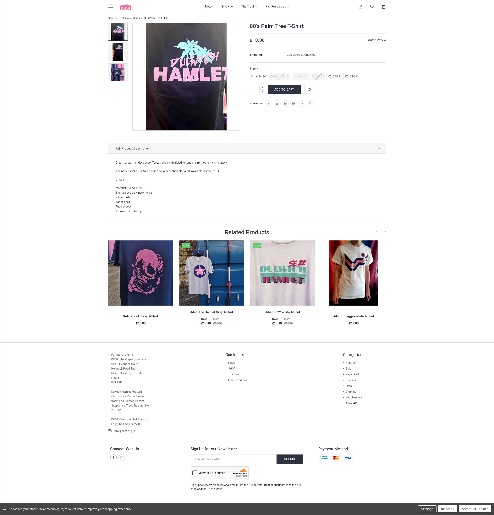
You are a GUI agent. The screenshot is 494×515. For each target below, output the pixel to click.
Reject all (447, 509)
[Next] (384, 231)
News (209, 6)
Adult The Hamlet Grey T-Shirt (211, 312)
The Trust (247, 6)
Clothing (351, 391)
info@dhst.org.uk (124, 431)
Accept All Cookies (475, 509)
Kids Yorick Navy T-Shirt (140, 316)
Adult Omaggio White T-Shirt (353, 316)
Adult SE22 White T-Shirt (282, 312)
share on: (256, 103)
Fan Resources (276, 6)
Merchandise (354, 397)
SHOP (225, 6)
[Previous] (378, 231)
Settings (427, 509)
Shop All (351, 363)
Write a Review (377, 40)
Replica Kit (352, 374)
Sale (348, 368)
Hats (349, 386)
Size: (254, 68)
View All (351, 403)
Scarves (351, 380)
